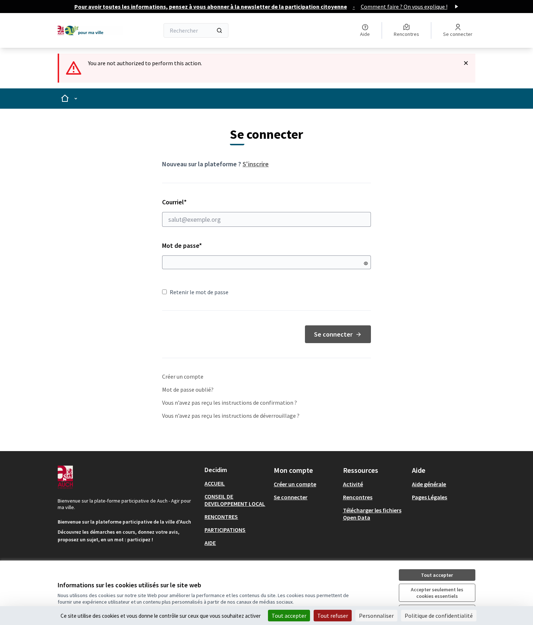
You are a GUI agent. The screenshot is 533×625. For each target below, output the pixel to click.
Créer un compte (182, 376)
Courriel (200, 202)
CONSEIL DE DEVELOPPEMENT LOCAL (234, 500)
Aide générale (429, 484)
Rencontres (357, 497)
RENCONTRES (221, 516)
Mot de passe (182, 245)
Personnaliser (376, 615)
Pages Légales (429, 497)
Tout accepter (437, 575)
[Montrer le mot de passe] (366, 263)
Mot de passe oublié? (188, 389)
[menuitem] (236, 483)
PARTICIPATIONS (224, 529)
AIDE (210, 542)
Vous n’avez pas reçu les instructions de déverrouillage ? (230, 415)
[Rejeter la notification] (466, 63)
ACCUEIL (214, 483)
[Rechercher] (219, 30)
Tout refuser (332, 615)
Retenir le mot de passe (199, 292)
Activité (353, 484)
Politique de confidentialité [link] (439, 615)
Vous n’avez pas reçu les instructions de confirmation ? (229, 402)
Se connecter (333, 334)
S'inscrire (256, 164)
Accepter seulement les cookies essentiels (437, 592)
